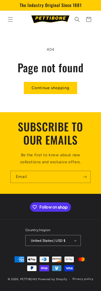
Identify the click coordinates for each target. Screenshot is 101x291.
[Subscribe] (84, 177)
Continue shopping (50, 88)
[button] (10, 19)
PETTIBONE (28, 279)
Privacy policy (83, 279)
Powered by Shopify (52, 279)
